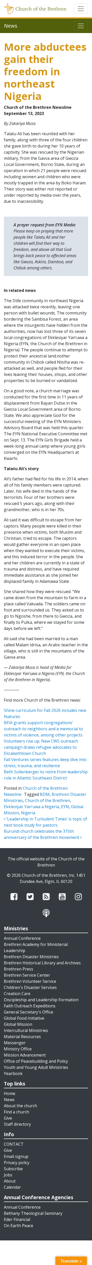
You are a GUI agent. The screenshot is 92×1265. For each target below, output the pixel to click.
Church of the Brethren (47, 800)
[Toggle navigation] (81, 9)
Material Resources (22, 1036)
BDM (45, 794)
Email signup (16, 1156)
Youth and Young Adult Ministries (36, 1067)
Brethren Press (18, 969)
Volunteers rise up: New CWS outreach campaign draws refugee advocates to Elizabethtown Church (41, 747)
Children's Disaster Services (30, 987)
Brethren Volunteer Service (30, 981)
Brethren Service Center (27, 975)
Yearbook (13, 1073)
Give (8, 1118)
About (10, 1181)
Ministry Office (18, 1049)
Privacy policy (16, 1162)
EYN (65, 806)
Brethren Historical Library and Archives (42, 963)
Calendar (12, 1187)
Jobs (8, 1175)
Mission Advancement (25, 1055)
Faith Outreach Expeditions (29, 1006)
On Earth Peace (18, 1225)
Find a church (16, 1112)
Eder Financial (17, 1219)
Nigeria (28, 813)
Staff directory (17, 1124)
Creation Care (17, 993)
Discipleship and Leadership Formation (41, 1000)
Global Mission (18, 1024)
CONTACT (14, 1144)
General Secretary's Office (28, 1012)
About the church (20, 1106)
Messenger (15, 1043)
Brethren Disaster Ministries (31, 957)
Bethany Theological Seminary (33, 1213)
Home (9, 1093)
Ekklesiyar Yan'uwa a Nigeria (31, 806)
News (9, 1099)
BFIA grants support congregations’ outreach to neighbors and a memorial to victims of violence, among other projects (43, 729)
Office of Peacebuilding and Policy (36, 1061)
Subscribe (13, 1169)
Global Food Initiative (24, 1018)
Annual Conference (22, 938)
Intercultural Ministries (26, 1030)
